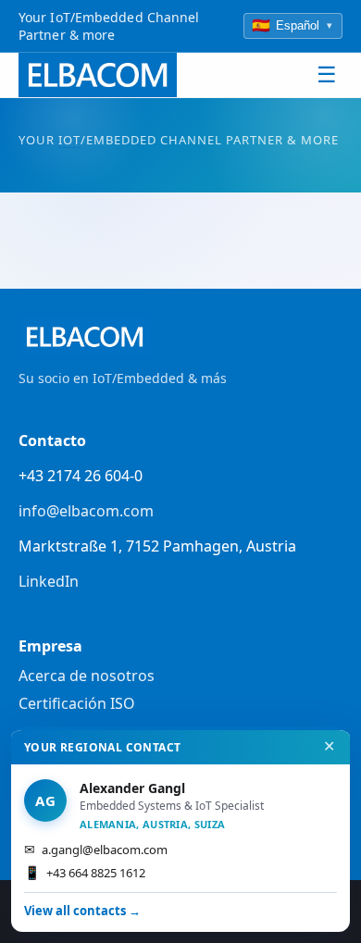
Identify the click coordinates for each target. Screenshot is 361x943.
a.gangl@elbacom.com (96, 849)
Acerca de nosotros (87, 675)
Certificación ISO (77, 703)
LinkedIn (49, 581)
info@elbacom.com (86, 511)
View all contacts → (82, 910)
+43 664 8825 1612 (84, 872)
